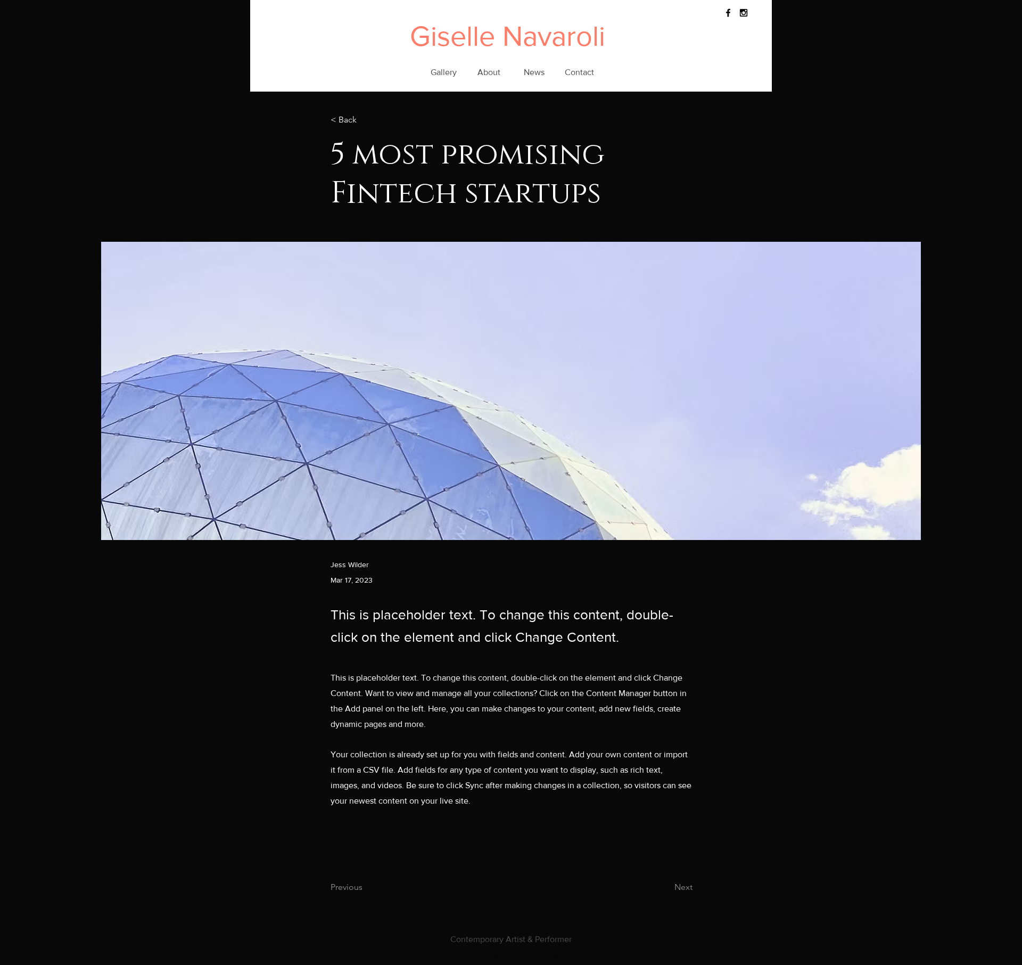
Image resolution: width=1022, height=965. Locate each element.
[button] (366, 120)
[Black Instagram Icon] (743, 12)
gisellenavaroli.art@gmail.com (539, 954)
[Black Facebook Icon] (728, 12)
